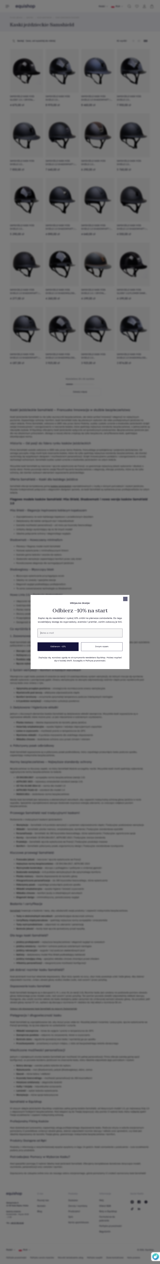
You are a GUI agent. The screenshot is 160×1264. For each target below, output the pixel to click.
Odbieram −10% (58, 646)
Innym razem (101, 646)
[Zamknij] (125, 599)
